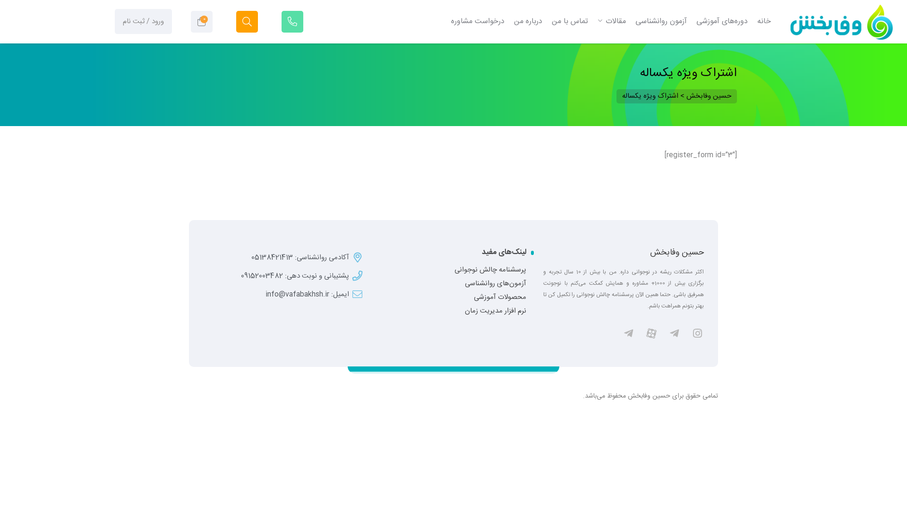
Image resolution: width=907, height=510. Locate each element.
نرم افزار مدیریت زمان (495, 311)
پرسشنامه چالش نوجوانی (490, 270)
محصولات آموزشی (500, 297)
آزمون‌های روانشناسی (495, 283)
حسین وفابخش (677, 253)
